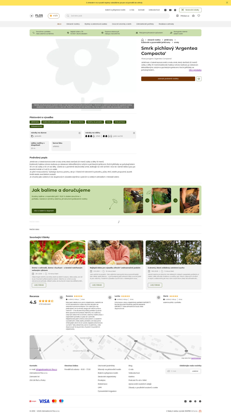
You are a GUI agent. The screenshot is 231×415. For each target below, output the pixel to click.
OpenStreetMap (196, 358)
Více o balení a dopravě (44, 211)
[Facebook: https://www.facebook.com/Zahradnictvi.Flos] (200, 401)
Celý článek (39, 285)
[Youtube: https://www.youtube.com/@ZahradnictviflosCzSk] (170, 10)
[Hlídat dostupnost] (198, 79)
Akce (59, 24)
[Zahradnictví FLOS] (36, 16)
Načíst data (75, 222)
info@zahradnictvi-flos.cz (46, 369)
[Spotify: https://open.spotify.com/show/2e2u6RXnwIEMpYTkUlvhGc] (175, 10)
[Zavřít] (227, 2)
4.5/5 (55, 16)
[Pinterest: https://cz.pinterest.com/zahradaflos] (195, 401)
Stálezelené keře (36, 126)
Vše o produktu (195, 70)
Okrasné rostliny (73, 24)
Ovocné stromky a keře (121, 24)
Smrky (108, 122)
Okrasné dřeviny (78, 122)
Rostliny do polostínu (95, 122)
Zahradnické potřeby (145, 24)
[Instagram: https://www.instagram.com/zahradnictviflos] (165, 10)
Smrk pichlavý (120, 122)
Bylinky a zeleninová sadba (96, 24)
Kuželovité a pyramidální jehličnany (55, 122)
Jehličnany (35, 122)
